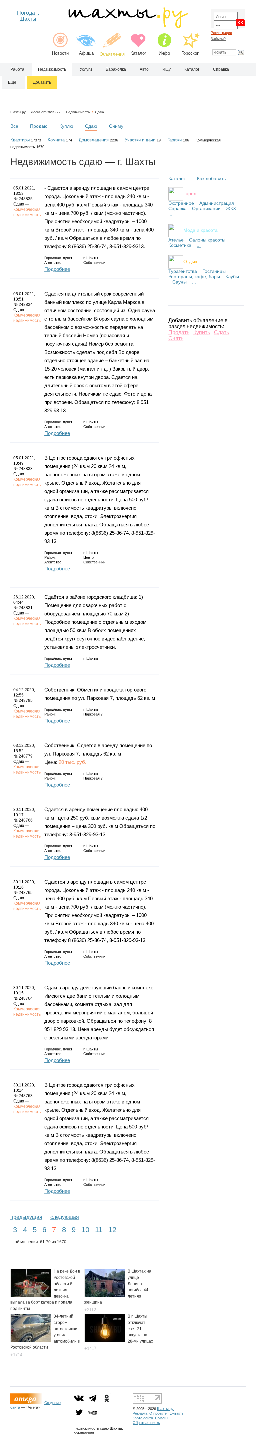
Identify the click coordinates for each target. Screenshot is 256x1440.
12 (112, 1230)
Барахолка (116, 69)
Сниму (116, 126)
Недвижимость (52, 69)
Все (14, 126)
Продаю (39, 126)
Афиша (86, 53)
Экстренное (181, 203)
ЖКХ (231, 208)
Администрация (216, 203)
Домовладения (94, 139)
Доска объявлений (46, 112)
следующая (64, 1217)
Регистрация (221, 33)
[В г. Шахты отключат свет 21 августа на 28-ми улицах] (104, 1340)
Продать (178, 332)
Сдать (221, 332)
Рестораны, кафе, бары (194, 276)
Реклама (140, 1413)
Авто (144, 69)
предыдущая (26, 1217)
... (170, 213)
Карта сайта (143, 1418)
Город (189, 193)
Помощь (162, 1418)
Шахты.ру (18, 112)
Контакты (176, 1413)
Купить (201, 332)
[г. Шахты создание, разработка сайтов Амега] (27, 1403)
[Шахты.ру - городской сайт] (128, 26)
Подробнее (57, 269)
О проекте (158, 1413)
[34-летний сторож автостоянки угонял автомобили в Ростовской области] (30, 1340)
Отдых (190, 261)
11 (98, 1230)
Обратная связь (146, 1423)
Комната (56, 139)
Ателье (176, 240)
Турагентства (182, 271)
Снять (175, 338)
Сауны (179, 282)
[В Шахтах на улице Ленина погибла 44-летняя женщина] (104, 1295)
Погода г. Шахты (28, 16)
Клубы (232, 276)
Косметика (179, 245)
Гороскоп (190, 53)
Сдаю (99, 112)
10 (85, 1230)
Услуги (86, 69)
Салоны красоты (207, 240)
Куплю (66, 126)
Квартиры (20, 139)
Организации (206, 208)
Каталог (138, 53)
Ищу (166, 69)
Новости (60, 53)
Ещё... (13, 82)
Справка (221, 69)
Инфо (164, 53)
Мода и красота (200, 229)
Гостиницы (214, 271)
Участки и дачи (140, 139)
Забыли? (218, 39)
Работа (17, 69)
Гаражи (174, 139)
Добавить (42, 82)
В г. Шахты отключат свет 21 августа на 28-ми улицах (140, 1328)
